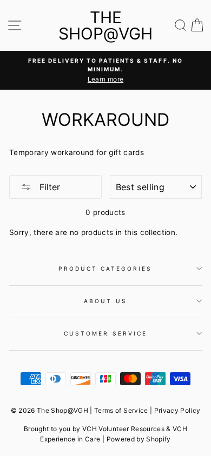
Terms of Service (121, 410)
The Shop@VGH (105, 25)
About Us (105, 301)
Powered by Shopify (139, 439)
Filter (48, 187)
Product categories (105, 268)
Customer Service (105, 333)
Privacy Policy (177, 410)
